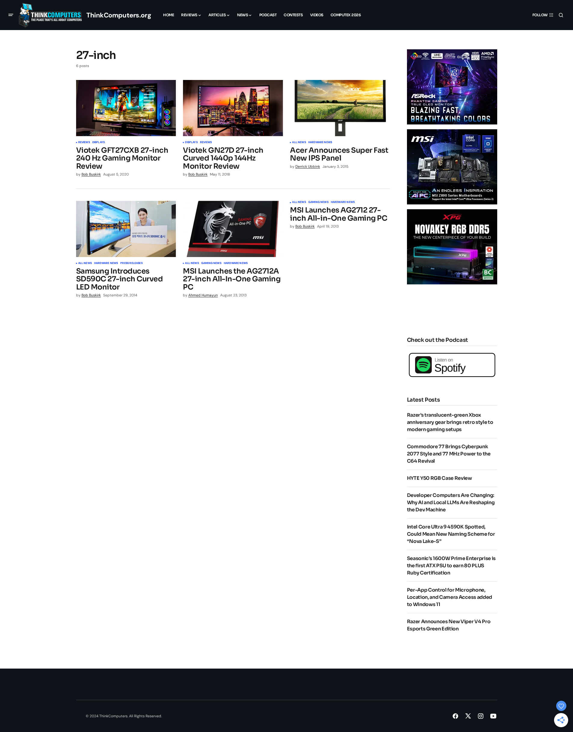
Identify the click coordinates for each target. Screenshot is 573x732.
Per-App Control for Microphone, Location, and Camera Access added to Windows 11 (449, 597)
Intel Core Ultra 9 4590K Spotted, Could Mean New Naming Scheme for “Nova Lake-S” (451, 534)
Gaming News (211, 263)
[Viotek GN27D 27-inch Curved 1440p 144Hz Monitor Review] (233, 108)
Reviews (84, 142)
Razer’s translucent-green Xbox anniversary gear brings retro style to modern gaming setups (450, 422)
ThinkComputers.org (118, 15)
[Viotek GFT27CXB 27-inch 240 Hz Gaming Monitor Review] (126, 108)
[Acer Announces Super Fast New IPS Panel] (340, 108)
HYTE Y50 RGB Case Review (439, 478)
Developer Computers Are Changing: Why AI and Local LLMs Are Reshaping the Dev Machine (451, 502)
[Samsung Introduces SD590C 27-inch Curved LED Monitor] (126, 229)
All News (299, 142)
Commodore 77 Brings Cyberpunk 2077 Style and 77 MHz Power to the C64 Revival (449, 453)
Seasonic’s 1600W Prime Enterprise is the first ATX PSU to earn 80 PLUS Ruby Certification (451, 565)
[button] (10, 15)
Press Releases (131, 263)
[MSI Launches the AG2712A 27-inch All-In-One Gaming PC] (233, 229)
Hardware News (320, 142)
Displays (98, 142)
